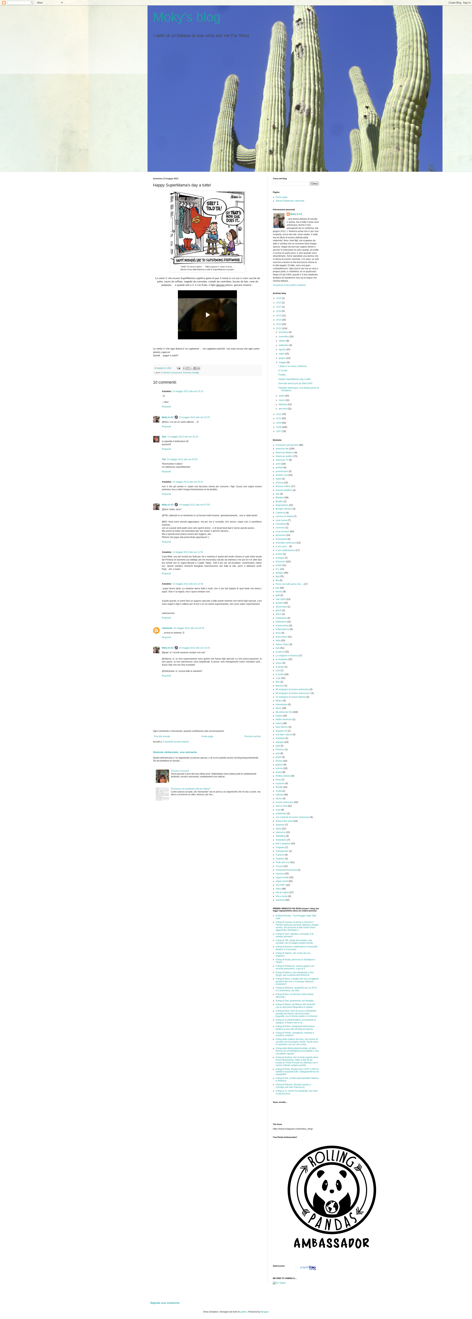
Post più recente (162, 736)
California (280, 512)
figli (277, 576)
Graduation (281, 618)
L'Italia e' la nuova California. (292, 366)
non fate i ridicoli (284, 734)
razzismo (280, 783)
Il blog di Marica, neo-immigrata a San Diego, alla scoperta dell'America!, (295, 973)
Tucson (279, 866)
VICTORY (280, 885)
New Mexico (282, 727)
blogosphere (282, 505)
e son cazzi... (282, 546)
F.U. (278, 569)
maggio (283, 362)
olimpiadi (280, 738)
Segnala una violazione (165, 1302)
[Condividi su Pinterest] (198, 368)
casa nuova (281, 520)
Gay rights (281, 599)
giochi (279, 610)
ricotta (279, 791)
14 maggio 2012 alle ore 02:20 (182, 436)
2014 (279, 320)
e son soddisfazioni (285, 550)
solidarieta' (281, 813)
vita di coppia (282, 892)
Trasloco (280, 855)
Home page (207, 736)
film (277, 580)
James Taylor (282, 644)
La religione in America (287, 655)
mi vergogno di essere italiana (291, 697)
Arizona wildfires (284, 490)
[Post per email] (178, 368)
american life (282, 448)
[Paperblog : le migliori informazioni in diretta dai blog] (308, 1270)
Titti (164, 459)
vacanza (280, 873)
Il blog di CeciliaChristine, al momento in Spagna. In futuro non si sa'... (296, 1021)
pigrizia (279, 764)
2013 (279, 324)
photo (278, 757)
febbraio (283, 404)
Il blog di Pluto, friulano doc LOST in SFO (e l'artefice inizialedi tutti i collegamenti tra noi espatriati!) (297, 1072)
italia (278, 640)
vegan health (282, 877)
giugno (282, 358)
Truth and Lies (283, 862)
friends (279, 591)
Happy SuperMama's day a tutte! (294, 379)
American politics (284, 456)
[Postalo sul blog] (188, 368)
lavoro (279, 663)
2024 (279, 298)
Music (279, 708)
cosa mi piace (282, 531)
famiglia (195, 372)
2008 (279, 427)
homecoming (282, 625)
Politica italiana (283, 776)
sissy (278, 810)
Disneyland (281, 539)
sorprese (280, 824)
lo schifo (280, 674)
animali (279, 467)
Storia (279, 828)
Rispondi (166, 406)
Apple (279, 478)
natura (279, 723)
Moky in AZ (167, 417)
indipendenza (282, 629)
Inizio (278, 633)
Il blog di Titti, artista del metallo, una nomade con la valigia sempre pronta (294, 941)
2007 (279, 431)
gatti (278, 595)
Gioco (279, 614)
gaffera (243, 1312)
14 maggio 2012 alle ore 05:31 (187, 482)
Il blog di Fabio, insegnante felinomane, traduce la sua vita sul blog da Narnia (295, 1027)
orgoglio (280, 742)
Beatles (279, 501)
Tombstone (281, 840)
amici (278, 464)
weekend (280, 900)
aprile (282, 395)
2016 (279, 311)
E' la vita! (282, 370)
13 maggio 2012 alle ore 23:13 (187, 391)
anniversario (282, 471)
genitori (279, 603)
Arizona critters (283, 486)
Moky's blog (187, 17)
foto (277, 588)
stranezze (280, 832)
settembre (284, 345)
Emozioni (187, 372)
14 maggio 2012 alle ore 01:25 (194, 417)
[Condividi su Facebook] (195, 368)
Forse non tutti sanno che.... (289, 584)
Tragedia (280, 847)
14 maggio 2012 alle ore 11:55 (187, 552)
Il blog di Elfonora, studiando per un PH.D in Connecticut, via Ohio (296, 989)
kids (278, 648)
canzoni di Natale (284, 516)
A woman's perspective (171, 372)
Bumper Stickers (284, 509)
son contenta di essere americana (293, 817)
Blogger (265, 1312)
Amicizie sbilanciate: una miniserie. (175, 752)
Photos (279, 761)
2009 (279, 423)
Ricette (279, 787)
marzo (282, 400)
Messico (280, 685)
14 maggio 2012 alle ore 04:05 (182, 459)
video (278, 888)
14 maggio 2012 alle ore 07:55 (194, 504)
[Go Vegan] (279, 1283)
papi (278, 746)
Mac (278, 682)
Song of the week (284, 821)
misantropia (281, 704)
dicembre (284, 332)
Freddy (281, 374)
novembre (284, 336)
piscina (279, 768)
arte (278, 494)
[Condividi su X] (191, 368)
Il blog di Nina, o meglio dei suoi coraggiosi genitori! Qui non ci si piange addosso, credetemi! (297, 981)
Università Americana (286, 870)
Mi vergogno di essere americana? (293, 693)
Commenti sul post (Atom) (176, 741)
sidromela (167, 628)
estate (279, 565)
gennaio (283, 408)
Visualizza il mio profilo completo (289, 285)
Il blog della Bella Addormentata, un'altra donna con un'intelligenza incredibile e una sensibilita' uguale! (297, 1051)
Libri (278, 670)
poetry (279, 772)
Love (278, 678)
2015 (279, 315)
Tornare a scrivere (180, 771)
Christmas (281, 524)
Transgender (282, 851)
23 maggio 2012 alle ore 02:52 (188, 628)
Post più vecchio (252, 736)
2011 (279, 414)
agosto (282, 349)
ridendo (279, 794)
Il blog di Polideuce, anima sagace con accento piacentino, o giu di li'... (295, 967)
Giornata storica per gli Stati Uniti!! (295, 383)
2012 (279, 328)
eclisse (279, 554)
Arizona (279, 482)
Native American (284, 719)
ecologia (280, 558)
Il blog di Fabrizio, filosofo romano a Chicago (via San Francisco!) (293, 1085)
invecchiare (281, 637)
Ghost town (281, 606)
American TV (282, 460)
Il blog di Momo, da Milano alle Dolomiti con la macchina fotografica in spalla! (295, 1005)
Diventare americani (286, 542)
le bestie (280, 667)
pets (278, 753)
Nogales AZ (281, 731)
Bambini (280, 497)
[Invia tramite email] (184, 368)
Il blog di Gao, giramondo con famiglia (295, 1000)
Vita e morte (282, 896)
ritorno (279, 798)
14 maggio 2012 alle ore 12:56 (187, 584)
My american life (284, 712)
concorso (280, 527)
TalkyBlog (280, 836)
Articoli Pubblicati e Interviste (290, 201)
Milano (279, 700)
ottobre (282, 341)
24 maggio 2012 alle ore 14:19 (194, 648)
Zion (164, 436)
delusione (281, 535)
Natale (279, 715)
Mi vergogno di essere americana (292, 689)
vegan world (282, 881)
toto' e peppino (283, 843)
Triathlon (280, 858)
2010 (279, 418)
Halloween (281, 621)
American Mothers (285, 452)
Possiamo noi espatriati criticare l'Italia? (190, 788)
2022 (279, 302)
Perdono (280, 749)
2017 (279, 307)
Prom (278, 779)
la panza (280, 651)
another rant (282, 475)
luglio (282, 353)
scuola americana (285, 802)
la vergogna (282, 659)
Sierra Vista (281, 806)
